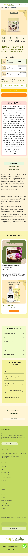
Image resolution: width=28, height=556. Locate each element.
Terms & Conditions (6, 477)
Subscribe (15, 528)
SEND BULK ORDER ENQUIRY (14, 85)
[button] (14, 163)
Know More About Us (9, 444)
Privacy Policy (4, 480)
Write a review (14, 419)
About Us (3, 466)
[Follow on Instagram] (9, 549)
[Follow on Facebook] (6, 549)
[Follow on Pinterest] (11, 549)
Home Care (4, 508)
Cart (26, 4)
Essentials (3, 494)
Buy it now (14, 95)
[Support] (19, 5)
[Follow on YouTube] (13, 549)
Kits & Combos (5, 505)
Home (2, 7)
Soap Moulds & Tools (6, 500)
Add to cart (14, 90)
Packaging (4, 503)
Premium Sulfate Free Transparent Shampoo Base (9, 305)
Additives (7, 7)
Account (21, 4)
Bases (2, 492)
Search (3, 469)
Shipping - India (5, 472)
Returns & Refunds (6, 475)
